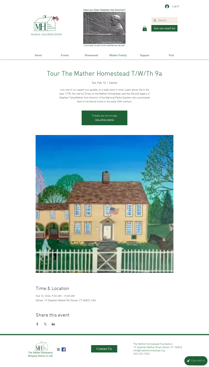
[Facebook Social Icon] (64, 349)
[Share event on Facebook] (37, 324)
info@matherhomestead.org (149, 350)
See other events (104, 119)
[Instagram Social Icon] (58, 349)
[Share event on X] (45, 324)
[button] (144, 28)
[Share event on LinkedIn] (53, 324)
